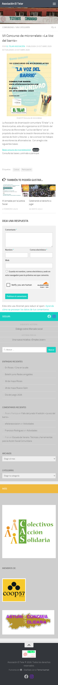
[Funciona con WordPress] (21, 670)
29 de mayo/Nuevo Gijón (16, 388)
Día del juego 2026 (13, 394)
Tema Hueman (43, 670)
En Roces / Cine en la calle (16, 367)
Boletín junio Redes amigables (19, 374)
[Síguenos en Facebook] (49, 316)
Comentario (11, 229)
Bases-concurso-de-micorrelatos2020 (16, 150)
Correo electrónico (38, 250)
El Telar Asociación (15, 46)
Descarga (35, 150)
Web (7, 260)
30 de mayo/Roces (13, 381)
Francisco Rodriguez (14, 430)
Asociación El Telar (12, 3)
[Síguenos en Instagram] (54, 316)
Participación (26, 170)
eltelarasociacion (12, 423)
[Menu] (54, 3)
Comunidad (8, 27)
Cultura (16, 170)
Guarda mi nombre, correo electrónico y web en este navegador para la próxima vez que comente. (27, 273)
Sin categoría (23, 27)
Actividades (28, 423)
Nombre (9, 250)
